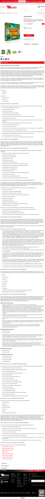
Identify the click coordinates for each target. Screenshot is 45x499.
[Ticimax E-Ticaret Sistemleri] (22, 498)
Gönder (42, 480)
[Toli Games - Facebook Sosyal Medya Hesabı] (40, 471)
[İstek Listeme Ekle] (27, 39)
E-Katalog (18, 478)
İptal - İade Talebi (25, 484)
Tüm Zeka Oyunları (14, 476)
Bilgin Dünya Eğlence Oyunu (8, 448)
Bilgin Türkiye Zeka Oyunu (7, 450)
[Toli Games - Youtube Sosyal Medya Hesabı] (38, 471)
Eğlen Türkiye (5, 451)
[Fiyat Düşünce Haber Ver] (33, 39)
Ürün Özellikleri (4, 62)
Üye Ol (29, 475)
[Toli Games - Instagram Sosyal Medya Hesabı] (36, 471)
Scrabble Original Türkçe (7, 457)
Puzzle (12, 478)
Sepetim (30, 479)
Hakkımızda (19, 477)
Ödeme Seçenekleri (5, 465)
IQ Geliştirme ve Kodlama (7, 455)
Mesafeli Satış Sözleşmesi (19, 480)
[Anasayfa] (4, 474)
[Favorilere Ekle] (44, 16)
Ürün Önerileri (4, 468)
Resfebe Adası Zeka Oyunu (7, 446)
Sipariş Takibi (40, 3)
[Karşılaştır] (30, 39)
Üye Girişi (29, 477)
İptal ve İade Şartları (20, 486)
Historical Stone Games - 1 (7, 458)
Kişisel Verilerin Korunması (19, 483)
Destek (24, 482)
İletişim (18, 475)
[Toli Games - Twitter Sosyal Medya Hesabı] (42, 471)
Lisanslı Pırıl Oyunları (13, 480)
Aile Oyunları (13, 482)
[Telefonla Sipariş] (25, 39)
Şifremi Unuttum (25, 480)
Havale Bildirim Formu (25, 479)
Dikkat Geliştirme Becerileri (8, 453)
